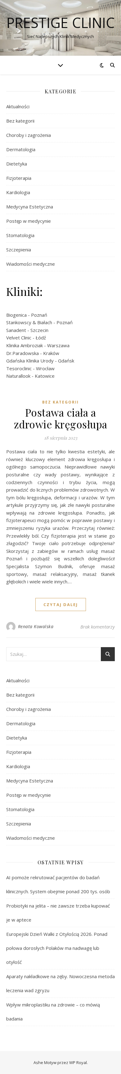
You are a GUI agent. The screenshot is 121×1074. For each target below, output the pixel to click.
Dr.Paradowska (22, 353)
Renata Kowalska (36, 626)
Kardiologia (18, 192)
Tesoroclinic (19, 368)
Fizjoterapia (18, 178)
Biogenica (16, 315)
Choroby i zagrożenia (28, 135)
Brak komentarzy (97, 626)
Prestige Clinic (61, 23)
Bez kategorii (20, 121)
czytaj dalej (60, 604)
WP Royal (78, 1062)
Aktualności (17, 106)
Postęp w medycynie (28, 221)
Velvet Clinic (18, 337)
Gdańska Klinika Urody (30, 360)
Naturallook (18, 376)
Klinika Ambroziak (24, 345)
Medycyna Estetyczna (29, 206)
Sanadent (16, 330)
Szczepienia (18, 249)
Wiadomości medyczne (30, 264)
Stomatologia (20, 235)
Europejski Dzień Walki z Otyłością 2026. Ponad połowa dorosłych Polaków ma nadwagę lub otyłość (56, 948)
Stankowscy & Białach (29, 322)
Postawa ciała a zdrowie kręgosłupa (60, 418)
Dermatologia (20, 149)
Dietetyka (16, 164)
